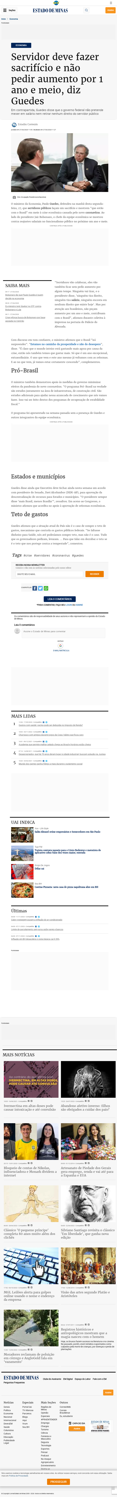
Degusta (45, 1442)
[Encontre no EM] (86, 10)
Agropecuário (47, 1462)
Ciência (44, 1433)
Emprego (45, 1423)
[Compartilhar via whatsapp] (46, 589)
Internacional (10, 1420)
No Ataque (46, 1459)
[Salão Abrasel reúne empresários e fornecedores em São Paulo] (22, 835)
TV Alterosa (27, 1410)
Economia (14, 19)
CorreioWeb (65, 1407)
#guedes (78, 555)
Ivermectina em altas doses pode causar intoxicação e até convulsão (30, 1108)
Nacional (8, 1417)
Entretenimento (48, 1465)
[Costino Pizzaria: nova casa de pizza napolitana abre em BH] (22, 890)
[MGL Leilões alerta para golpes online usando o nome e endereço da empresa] (31, 1266)
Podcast (45, 1455)
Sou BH (25, 1427)
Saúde (7, 1427)
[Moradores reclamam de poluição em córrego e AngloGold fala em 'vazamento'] (31, 1328)
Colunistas (9, 1430)
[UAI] (56, 3)
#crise (27, 555)
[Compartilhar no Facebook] (34, 589)
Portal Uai (27, 1407)
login (69, 604)
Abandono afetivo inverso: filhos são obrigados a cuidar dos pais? (85, 1108)
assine (79, 604)
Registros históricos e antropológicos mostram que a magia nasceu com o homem (84, 1333)
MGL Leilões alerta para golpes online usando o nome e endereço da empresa (29, 1296)
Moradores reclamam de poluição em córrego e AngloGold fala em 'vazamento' (29, 1358)
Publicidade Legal (9, 1441)
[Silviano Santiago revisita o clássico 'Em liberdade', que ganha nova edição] (88, 1203)
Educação (8, 1437)
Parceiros (26, 1413)
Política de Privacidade (18, 1475)
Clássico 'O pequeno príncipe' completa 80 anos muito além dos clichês (29, 1234)
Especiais (45, 1416)
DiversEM (8, 1423)
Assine (110, 10)
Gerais (7, 1407)
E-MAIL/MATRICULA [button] (61, 650)
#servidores (42, 555)
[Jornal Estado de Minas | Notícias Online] (50, 10)
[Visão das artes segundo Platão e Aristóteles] (88, 1266)
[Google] (60, 645)
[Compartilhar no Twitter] (40, 589)
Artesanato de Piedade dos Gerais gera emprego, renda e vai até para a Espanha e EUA (87, 1171)
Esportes (45, 1449)
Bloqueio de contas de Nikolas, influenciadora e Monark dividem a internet (30, 1171)
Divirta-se (45, 1469)
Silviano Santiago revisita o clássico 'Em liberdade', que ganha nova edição (88, 1234)
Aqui (24, 1420)
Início (3, 19)
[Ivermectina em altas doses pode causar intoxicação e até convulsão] (31, 1079)
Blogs (25, 1417)
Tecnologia (46, 1445)
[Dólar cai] (22, 871)
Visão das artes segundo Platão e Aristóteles (85, 1294)
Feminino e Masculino (46, 1437)
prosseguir (58, 1481)
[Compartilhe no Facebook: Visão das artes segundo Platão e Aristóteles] (85, 1287)
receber (94, 573)
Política (7, 1410)
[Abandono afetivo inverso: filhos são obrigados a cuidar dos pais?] (88, 1079)
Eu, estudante (66, 1416)
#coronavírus (61, 555)
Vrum (25, 1423)
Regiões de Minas (46, 1408)
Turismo (45, 1429)
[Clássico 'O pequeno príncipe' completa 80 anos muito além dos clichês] (31, 1203)
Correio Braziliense (65, 1411)
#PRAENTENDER (49, 1419)
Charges (45, 1426)
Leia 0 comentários (60, 599)
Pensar (44, 1452)
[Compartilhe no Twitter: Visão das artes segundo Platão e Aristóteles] (88, 1287)
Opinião (44, 1413)
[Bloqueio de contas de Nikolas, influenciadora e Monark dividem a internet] (31, 1141)
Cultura (7, 1433)
